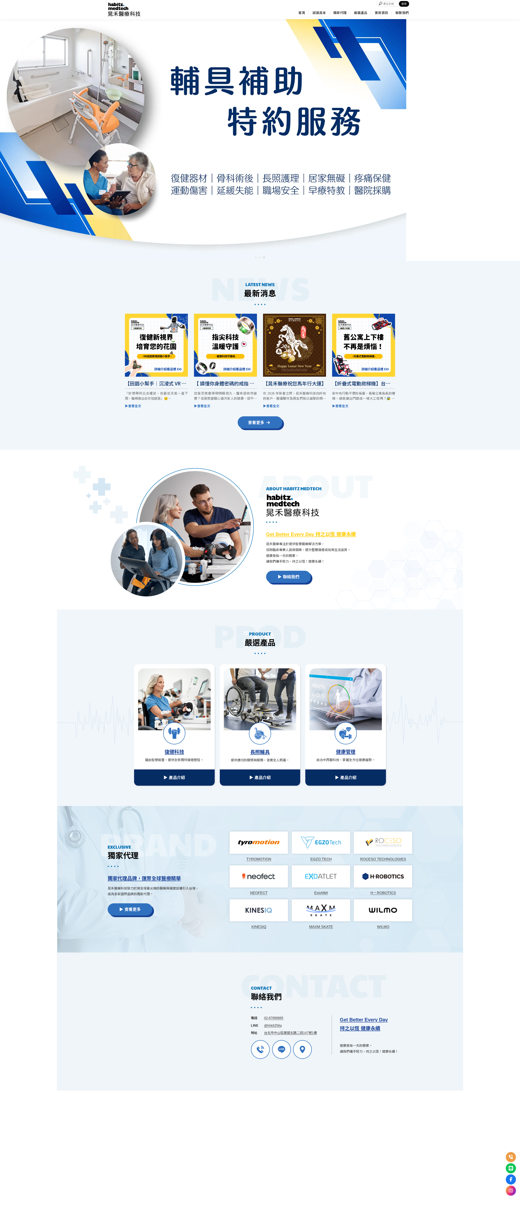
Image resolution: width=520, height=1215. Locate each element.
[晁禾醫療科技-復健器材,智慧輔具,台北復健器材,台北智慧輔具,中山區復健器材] (124, 9)
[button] (256, 257)
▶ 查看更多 (130, 909)
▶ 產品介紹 (174, 777)
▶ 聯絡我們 (288, 577)
